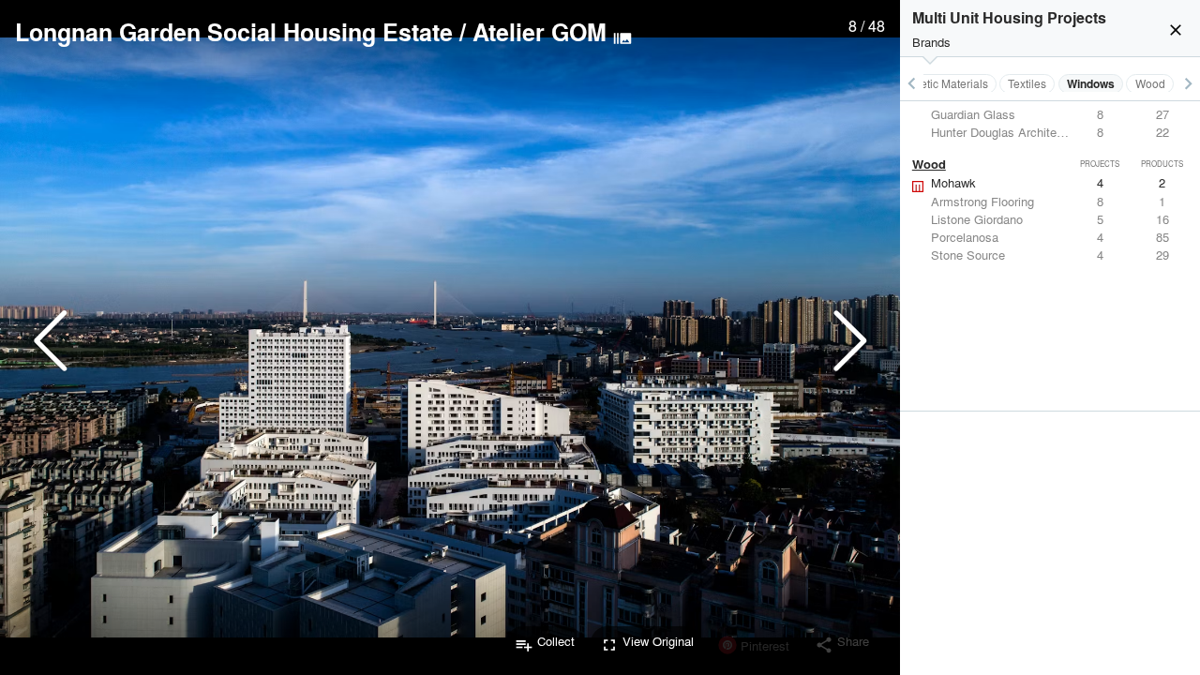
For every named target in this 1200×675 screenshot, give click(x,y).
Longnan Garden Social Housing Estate (234, 32)
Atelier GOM (539, 32)
